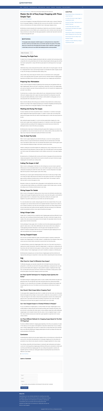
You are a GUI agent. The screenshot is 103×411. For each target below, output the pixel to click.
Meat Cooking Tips (41, 7)
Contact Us (53, 7)
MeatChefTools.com (50, 409)
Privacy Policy (58, 7)
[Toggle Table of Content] (30, 53)
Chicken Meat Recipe (26, 11)
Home (21, 7)
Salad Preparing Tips (33, 7)
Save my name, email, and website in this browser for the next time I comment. (37, 384)
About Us (48, 7)
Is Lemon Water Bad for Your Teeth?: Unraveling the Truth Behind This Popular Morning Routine (73, 28)
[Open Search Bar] (83, 7)
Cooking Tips (25, 7)
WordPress (60, 409)
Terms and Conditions (66, 7)
